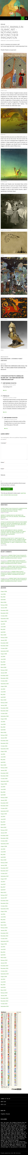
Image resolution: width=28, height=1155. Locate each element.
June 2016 (3, 916)
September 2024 (5, 651)
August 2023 (4, 686)
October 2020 (4, 778)
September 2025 (5, 618)
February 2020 (4, 797)
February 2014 (4, 992)
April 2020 (3, 794)
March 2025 (3, 634)
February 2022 (4, 735)
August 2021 (4, 751)
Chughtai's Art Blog (7, 18)
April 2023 (3, 697)
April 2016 (3, 922)
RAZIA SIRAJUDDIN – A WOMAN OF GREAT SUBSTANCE (11, 358)
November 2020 (4, 775)
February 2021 (4, 767)
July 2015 (3, 946)
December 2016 (4, 900)
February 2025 (4, 637)
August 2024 (4, 653)
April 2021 (3, 762)
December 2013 (4, 998)
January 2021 (4, 770)
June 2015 (3, 949)
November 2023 (4, 678)
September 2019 (5, 811)
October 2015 (4, 938)
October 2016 (4, 906)
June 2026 (3, 594)
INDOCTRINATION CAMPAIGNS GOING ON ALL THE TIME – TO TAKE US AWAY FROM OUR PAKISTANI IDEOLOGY (14, 366)
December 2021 (4, 740)
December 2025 (4, 610)
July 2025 (3, 624)
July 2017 (3, 881)
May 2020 (3, 792)
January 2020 (4, 800)
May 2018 (3, 854)
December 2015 (4, 933)
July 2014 (3, 979)
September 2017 (5, 876)
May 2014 (3, 984)
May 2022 (3, 727)
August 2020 (4, 784)
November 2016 (4, 903)
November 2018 (4, 838)
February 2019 (4, 830)
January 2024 (4, 672)
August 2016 (4, 911)
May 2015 (3, 952)
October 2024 (4, 648)
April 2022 (3, 729)
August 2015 (4, 944)
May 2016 (3, 919)
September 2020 (5, 781)
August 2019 (4, 813)
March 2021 (3, 765)
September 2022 (5, 716)
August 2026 (4, 591)
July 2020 (3, 786)
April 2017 (3, 889)
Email (2, 468)
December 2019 (4, 803)
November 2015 (4, 935)
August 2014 (4, 976)
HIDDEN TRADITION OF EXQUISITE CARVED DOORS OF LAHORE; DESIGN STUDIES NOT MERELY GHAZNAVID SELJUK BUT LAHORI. (14, 510)
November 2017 (4, 870)
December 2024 (4, 643)
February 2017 (4, 895)
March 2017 (3, 892)
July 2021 (3, 754)
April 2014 (3, 987)
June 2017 (3, 884)
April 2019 (3, 824)
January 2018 (4, 865)
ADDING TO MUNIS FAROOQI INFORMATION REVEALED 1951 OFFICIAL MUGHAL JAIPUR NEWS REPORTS (13, 517)
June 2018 (3, 851)
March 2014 (3, 990)
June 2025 (3, 626)
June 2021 (3, 756)
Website (3, 475)
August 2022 (4, 719)
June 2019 (3, 819)
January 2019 (4, 832)
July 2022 (3, 721)
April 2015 (3, 954)
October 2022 (4, 713)
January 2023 (4, 705)
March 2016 (3, 925)
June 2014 (3, 982)
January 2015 (4, 963)
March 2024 (3, 667)
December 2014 (4, 965)
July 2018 (3, 849)
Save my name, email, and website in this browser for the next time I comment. (13, 484)
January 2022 (4, 737)
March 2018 (3, 860)
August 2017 (4, 879)
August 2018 (4, 846)
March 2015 (3, 957)
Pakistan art (6, 395)
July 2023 (3, 689)
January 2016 (4, 930)
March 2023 (3, 700)
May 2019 (3, 822)
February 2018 (4, 862)
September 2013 (5, 1006)
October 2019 (4, 808)
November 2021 (4, 743)
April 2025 (3, 632)
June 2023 (3, 691)
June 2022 (3, 724)
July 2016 (3, 914)
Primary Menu (26, 18)
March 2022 (3, 732)
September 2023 (5, 683)
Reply (5, 390)
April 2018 (3, 857)
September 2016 (5, 908)
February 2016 (4, 927)
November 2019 (4, 805)
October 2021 (4, 746)
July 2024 (3, 656)
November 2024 (4, 645)
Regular (3, 24)
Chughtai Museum (5, 1114)
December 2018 (4, 835)
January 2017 (4, 897)
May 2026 (3, 596)
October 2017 (4, 873)
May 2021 (3, 759)
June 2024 (3, 659)
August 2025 (4, 621)
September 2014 (5, 973)
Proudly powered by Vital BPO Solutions (11, 1153)
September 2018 (5, 843)
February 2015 (4, 960)
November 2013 (4, 1001)
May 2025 (3, 629)
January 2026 (4, 607)
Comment (4, 443)
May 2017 (3, 887)
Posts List (3, 1104)
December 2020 (4, 773)
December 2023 (4, 675)
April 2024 (3, 664)
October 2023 (4, 681)
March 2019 (3, 827)
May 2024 (3, 662)
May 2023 (3, 694)
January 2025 (4, 640)
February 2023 (4, 702)
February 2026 (4, 605)
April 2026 (3, 599)
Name (3, 462)
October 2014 (4, 971)
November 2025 (4, 613)
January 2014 (4, 995)
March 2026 (3, 602)
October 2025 (4, 615)
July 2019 (3, 816)
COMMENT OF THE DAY (5, 1098)
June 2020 (3, 789)
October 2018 (4, 841)
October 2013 (4, 1003)
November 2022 (4, 710)
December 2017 (4, 868)
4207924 (11, 40)
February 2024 (4, 670)
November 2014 (4, 968)
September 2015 (5, 941)
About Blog (3, 1101)
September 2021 (5, 748)
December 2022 (4, 708)
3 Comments (17, 40)
